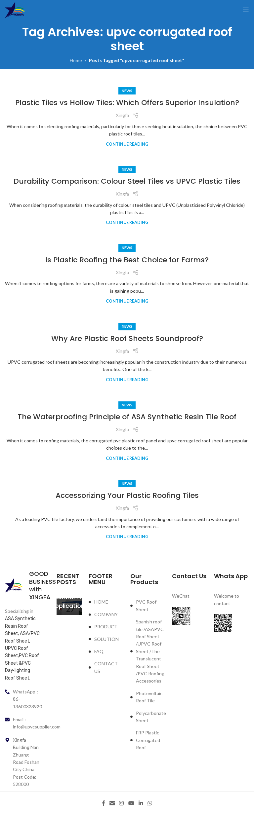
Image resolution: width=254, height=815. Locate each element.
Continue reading (127, 144)
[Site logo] (15, 9)
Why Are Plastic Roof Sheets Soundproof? (127, 338)
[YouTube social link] (131, 803)
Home (76, 60)
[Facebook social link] (103, 803)
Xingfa (122, 115)
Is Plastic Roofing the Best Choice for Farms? (127, 260)
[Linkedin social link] (140, 803)
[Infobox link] (22, 585)
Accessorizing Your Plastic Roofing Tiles (127, 495)
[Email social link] (112, 803)
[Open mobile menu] (245, 10)
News (127, 91)
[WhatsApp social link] (150, 803)
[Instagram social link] (121, 803)
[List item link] (106, 602)
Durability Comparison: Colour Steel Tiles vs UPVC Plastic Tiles (127, 181)
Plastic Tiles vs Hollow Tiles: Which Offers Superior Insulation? (127, 102)
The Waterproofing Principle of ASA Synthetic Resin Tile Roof (127, 417)
